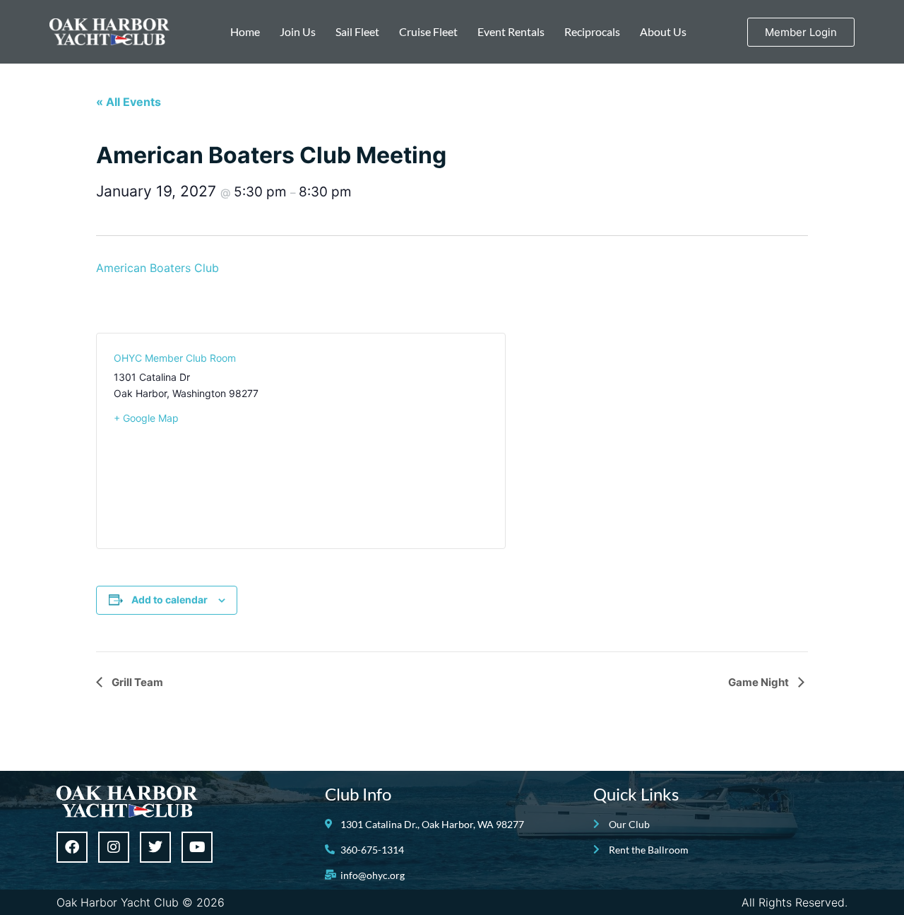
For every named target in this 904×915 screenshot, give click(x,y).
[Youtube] (197, 847)
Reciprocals (592, 31)
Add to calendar (169, 600)
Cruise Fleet (428, 31)
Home (245, 31)
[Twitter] (155, 847)
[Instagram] (113, 847)
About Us (663, 31)
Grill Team (136, 682)
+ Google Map (146, 418)
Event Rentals (511, 31)
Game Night (759, 682)
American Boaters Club (157, 268)
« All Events (128, 102)
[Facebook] (72, 847)
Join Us (298, 31)
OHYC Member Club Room (175, 358)
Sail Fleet (357, 31)
